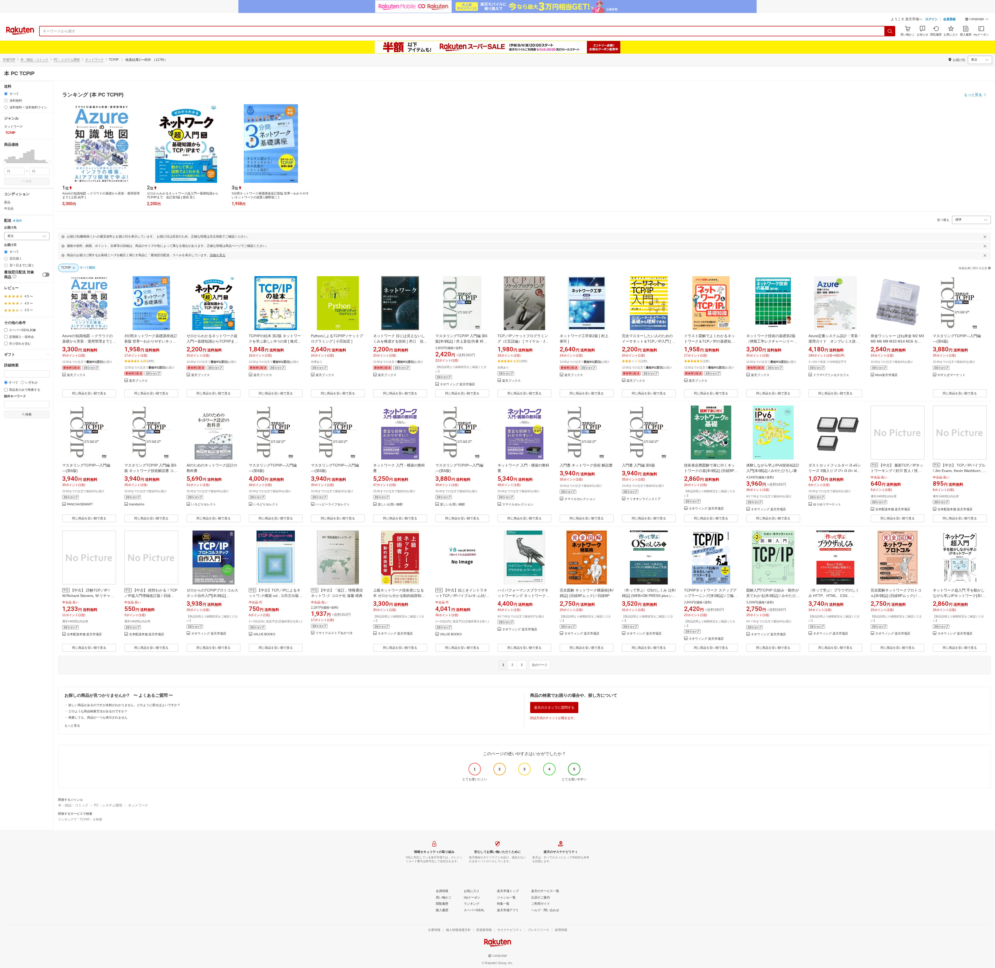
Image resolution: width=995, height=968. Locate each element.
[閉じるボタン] (985, 237)
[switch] (45, 275)
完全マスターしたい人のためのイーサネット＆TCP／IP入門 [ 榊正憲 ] (649, 341)
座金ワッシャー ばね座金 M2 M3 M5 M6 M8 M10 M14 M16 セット (897, 341)
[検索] (890, 31)
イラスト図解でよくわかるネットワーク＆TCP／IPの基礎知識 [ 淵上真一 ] (710, 341)
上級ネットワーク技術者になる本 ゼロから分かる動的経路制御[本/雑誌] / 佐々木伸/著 (399, 595)
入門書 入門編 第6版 (638, 465)
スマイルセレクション (517, 504)
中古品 (8, 208)
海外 (19, 220)
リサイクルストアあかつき (334, 633)
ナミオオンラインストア (644, 499)
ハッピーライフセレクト (333, 504)
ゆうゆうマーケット (827, 504)
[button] (977, 20)
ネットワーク (94, 59)
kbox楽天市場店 (886, 375)
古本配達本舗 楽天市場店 (892, 509)
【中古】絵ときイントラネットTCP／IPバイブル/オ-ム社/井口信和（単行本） (462, 595)
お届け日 (10, 245)
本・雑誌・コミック (34, 59)
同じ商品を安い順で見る (89, 393)
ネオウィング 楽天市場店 (457, 384)
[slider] (4, 163)
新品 (7, 202)
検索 (28, 181)
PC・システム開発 (67, 59)
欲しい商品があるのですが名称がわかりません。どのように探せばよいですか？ (124, 705)
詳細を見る (217, 255)
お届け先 (10, 227)
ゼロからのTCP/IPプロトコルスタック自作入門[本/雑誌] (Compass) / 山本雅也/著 (212, 595)
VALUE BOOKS (264, 634)
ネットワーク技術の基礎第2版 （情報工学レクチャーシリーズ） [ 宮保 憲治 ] (770, 341)
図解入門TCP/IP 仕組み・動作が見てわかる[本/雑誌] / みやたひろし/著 (773, 595)
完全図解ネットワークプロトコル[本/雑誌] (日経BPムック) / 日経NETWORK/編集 (896, 595)
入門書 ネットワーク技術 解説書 (586, 465)
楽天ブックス (76, 375)
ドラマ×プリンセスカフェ (831, 375)
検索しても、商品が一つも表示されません (97, 717)
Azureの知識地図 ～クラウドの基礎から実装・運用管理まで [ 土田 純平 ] (89, 341)
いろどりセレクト (203, 504)
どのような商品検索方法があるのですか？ (97, 711)
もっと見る (72, 725)
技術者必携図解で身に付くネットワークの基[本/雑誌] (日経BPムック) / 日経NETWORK (711, 470)
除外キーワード (15, 396)
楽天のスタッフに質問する (554, 707)
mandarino (136, 504)
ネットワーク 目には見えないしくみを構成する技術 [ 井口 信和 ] (400, 341)
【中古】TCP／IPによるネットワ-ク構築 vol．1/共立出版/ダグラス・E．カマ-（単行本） (274, 595)
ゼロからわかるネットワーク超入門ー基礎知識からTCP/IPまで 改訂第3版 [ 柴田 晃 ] (214, 341)
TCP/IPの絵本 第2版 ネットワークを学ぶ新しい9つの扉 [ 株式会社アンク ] (275, 341)
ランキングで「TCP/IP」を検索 (80, 819)
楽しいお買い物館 (390, 504)
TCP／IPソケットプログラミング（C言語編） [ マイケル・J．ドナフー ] (523, 341)
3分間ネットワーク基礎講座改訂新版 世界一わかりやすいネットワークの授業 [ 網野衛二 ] (150, 341)
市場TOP (9, 59)
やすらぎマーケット (951, 375)
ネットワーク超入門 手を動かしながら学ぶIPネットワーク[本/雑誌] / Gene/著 (959, 595)
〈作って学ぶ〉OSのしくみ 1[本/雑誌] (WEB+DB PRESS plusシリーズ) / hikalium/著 (649, 595)
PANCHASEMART (80, 504)
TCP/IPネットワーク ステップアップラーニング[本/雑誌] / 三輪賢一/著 (710, 595)
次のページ (540, 665)
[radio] (6, 93)
